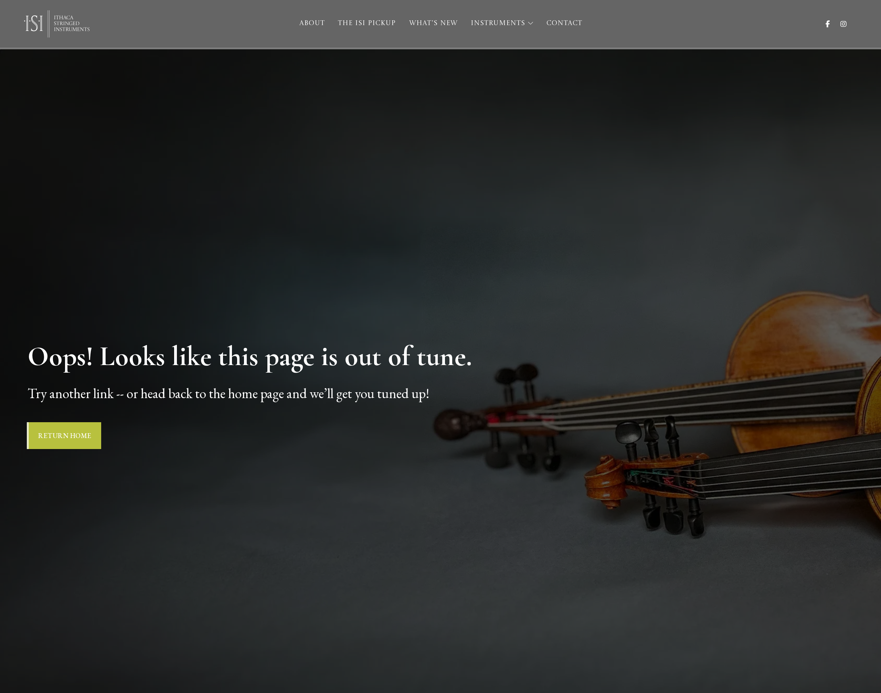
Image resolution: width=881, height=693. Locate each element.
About (312, 23)
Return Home (65, 435)
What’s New (433, 23)
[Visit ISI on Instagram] (848, 24)
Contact (564, 23)
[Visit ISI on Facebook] (833, 24)
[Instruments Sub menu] (530, 23)
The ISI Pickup (367, 23)
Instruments (498, 23)
